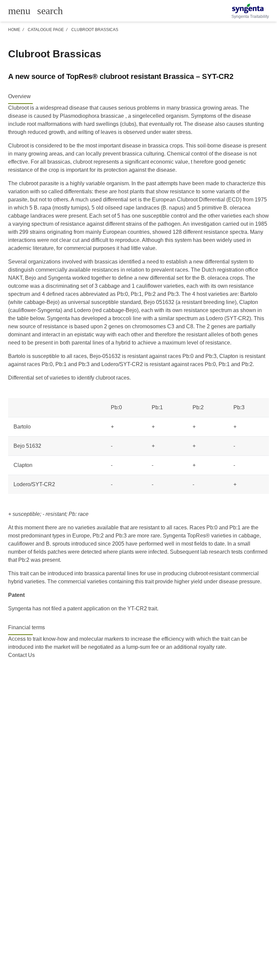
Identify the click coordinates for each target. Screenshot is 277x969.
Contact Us (21, 655)
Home (14, 29)
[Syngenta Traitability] (250, 8)
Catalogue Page (46, 29)
